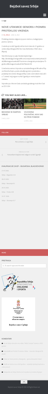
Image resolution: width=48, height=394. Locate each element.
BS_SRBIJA (7, 35)
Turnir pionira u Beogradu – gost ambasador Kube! (26, 359)
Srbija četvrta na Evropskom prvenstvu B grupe (27, 372)
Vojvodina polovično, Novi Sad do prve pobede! (33, 114)
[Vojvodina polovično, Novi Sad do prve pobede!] (35, 103)
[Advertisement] (24, 229)
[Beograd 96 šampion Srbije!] (13, 103)
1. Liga (4, 21)
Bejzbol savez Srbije (24, 6)
